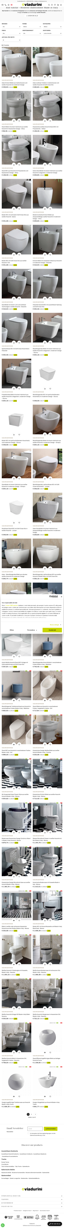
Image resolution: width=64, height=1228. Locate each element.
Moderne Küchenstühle (18, 1172)
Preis (4, 30)
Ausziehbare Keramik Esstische (10, 1154)
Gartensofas (24, 1178)
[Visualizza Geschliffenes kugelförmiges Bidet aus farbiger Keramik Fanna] (45, 1052)
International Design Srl (11, 1196)
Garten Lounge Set (15, 1178)
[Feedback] (8, 5)
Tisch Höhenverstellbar (7, 1166)
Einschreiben (51, 1128)
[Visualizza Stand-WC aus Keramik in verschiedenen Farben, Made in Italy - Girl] (14, 744)
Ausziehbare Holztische (26, 1154)
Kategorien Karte (27, 1210)
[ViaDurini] (32, 4)
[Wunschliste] (19, 77)
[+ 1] (35, 1114)
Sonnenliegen (5, 1178)
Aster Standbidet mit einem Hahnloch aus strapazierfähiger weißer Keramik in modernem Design (46, 530)
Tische (3, 1159)
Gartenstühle (45, 1172)
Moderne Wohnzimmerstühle (33, 1172)
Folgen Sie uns (6, 1206)
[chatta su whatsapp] (3, 1225)
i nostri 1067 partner (11, 605)
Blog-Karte (35, 1210)
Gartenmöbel (6, 1175)
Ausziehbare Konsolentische (10, 1156)
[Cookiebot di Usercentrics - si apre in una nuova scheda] (50, 596)
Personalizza (31, 630)
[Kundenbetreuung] (5, 5)
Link (44, 1135)
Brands (4, 23)
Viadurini (4, 1199)
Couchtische (4, 1164)
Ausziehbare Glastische (39, 1154)
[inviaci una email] (2, 5)
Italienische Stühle (8, 1169)
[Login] (52, 5)
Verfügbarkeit (27, 30)
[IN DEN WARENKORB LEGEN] (14, 121)
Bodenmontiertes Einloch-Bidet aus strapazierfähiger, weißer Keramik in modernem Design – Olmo (46, 216)
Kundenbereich (7, 1203)
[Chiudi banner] (61, 596)
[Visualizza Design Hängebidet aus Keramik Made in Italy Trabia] (45, 1096)
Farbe (24, 23)
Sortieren (46, 30)
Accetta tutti (52, 630)
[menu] (61, 5)
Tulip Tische (18, 1166)
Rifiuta (12, 630)
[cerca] (49, 5)
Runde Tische (5, 1162)
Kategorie (46, 23)
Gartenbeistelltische (34, 1178)
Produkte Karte (17, 1210)
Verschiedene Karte (44, 1210)
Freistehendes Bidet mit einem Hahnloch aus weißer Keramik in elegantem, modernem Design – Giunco (16, 396)
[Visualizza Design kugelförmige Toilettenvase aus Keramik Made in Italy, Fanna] (14, 1096)
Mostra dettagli (54, 624)
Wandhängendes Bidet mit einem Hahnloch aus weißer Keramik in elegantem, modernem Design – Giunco (47, 350)
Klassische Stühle (6, 1172)
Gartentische (25, 1166)
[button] (11, 26)
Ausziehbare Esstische (9, 1151)
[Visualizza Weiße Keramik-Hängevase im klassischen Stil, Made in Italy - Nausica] (45, 1008)
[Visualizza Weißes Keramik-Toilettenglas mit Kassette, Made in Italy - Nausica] (14, 964)
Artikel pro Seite (8, 37)
